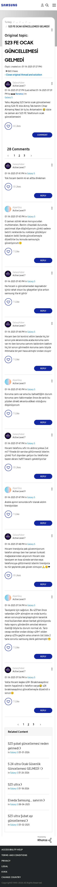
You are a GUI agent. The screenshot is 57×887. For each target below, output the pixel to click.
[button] (46, 83)
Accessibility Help (12, 849)
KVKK (4, 872)
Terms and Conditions (14, 855)
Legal (5, 866)
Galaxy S (9, 97)
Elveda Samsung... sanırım (25, 800)
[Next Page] (30, 155)
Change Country (11, 877)
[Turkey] (9, 4)
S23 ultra (14, 784)
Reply (43, 195)
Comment (42, 135)
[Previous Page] (9, 155)
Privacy (6, 861)
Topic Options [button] (46, 30)
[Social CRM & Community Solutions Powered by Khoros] (44, 839)
